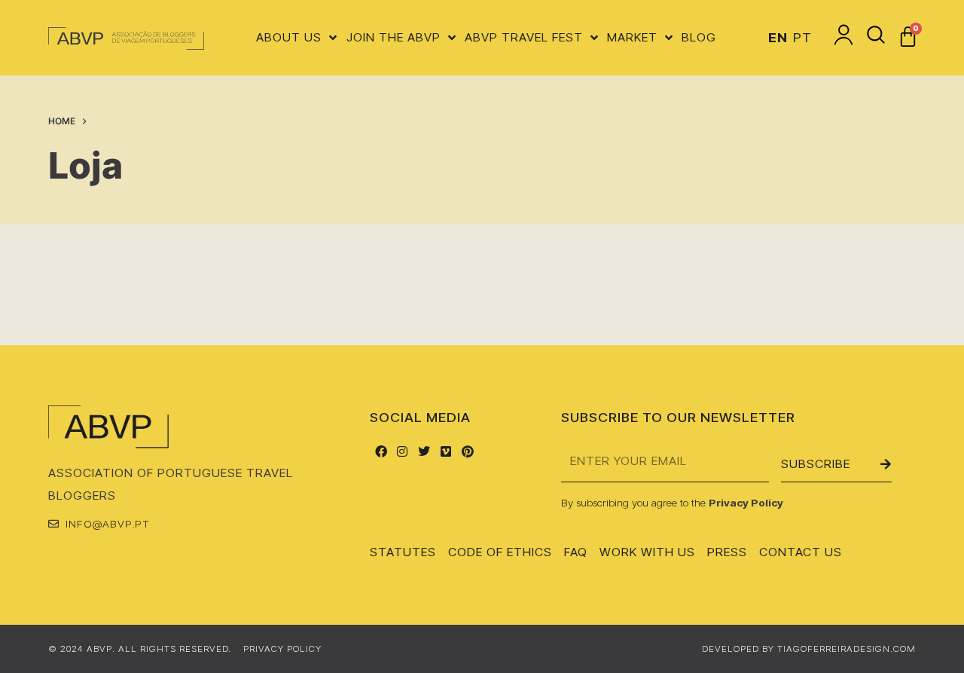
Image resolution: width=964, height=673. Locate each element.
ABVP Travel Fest (524, 37)
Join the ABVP (393, 37)
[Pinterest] (467, 451)
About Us (289, 37)
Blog (699, 37)
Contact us (800, 552)
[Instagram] (402, 451)
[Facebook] (381, 451)
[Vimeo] (446, 451)
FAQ (575, 552)
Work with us (647, 552)
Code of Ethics (500, 552)
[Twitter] (424, 451)
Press (727, 552)
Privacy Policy (746, 502)
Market (632, 37)
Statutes (403, 552)
